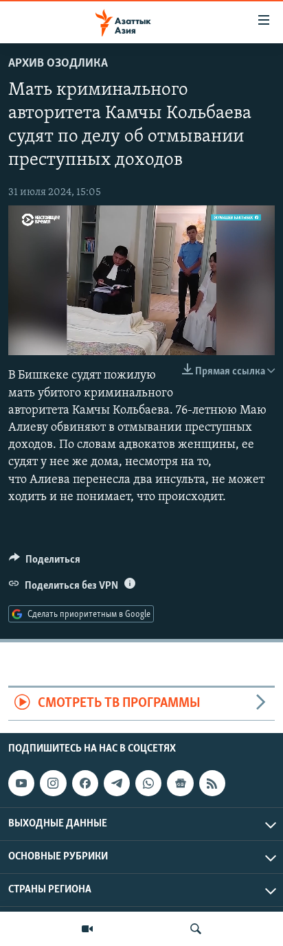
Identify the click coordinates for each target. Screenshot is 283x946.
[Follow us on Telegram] (117, 783)
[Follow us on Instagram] (53, 783)
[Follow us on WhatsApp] (148, 783)
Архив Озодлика (58, 64)
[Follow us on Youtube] (21, 783)
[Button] (44, 563)
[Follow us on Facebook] (85, 783)
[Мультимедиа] (87, 929)
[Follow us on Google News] (180, 783)
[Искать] (195, 929)
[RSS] (212, 783)
